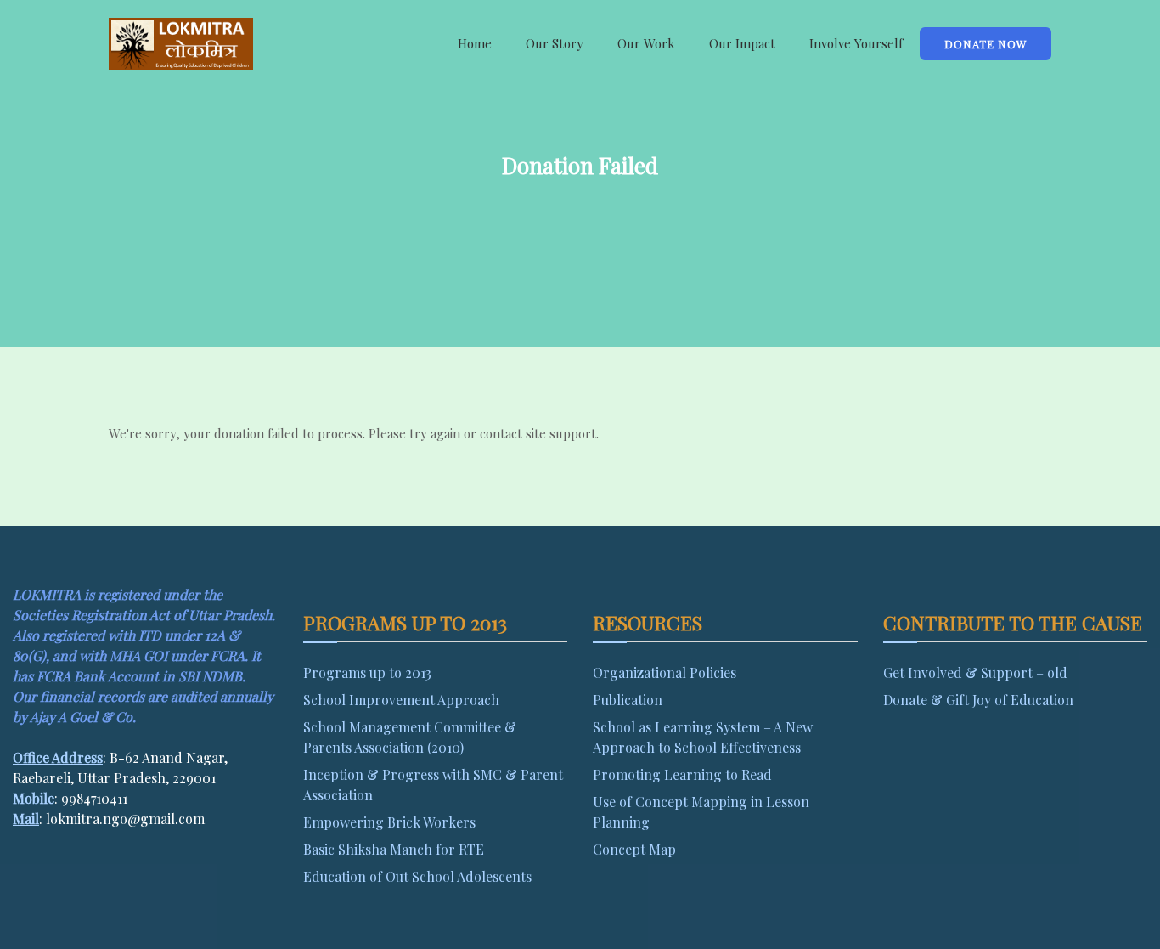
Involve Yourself (856, 43)
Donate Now (986, 44)
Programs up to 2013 (367, 672)
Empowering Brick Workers (389, 822)
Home (475, 43)
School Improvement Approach (401, 700)
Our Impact (742, 43)
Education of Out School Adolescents (417, 876)
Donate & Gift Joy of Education (978, 700)
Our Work (646, 43)
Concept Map (634, 849)
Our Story (554, 43)
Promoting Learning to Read (682, 774)
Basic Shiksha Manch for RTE (393, 849)
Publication (627, 700)
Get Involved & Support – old (975, 672)
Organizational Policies (664, 672)
